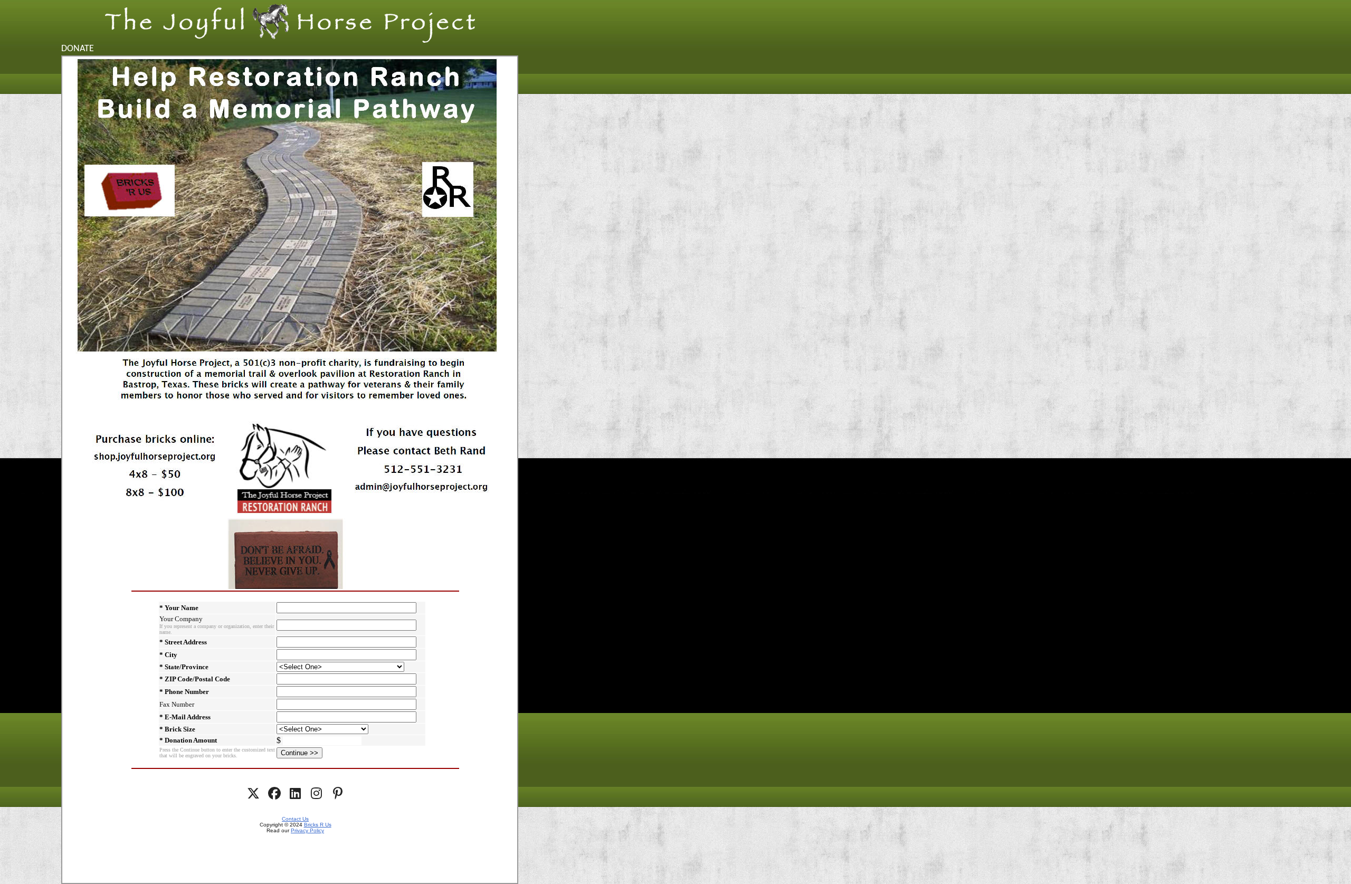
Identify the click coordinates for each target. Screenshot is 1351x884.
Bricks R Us (317, 825)
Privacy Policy (307, 830)
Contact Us (295, 819)
